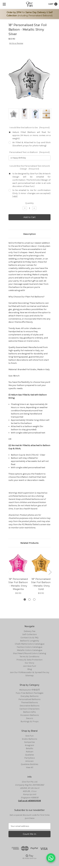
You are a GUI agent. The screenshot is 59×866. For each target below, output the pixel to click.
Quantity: (29, 203)
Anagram (29, 745)
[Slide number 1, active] (25, 599)
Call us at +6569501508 (29, 800)
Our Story (29, 663)
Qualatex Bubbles (29, 764)
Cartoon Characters (29, 709)
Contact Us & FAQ (29, 637)
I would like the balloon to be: (29, 127)
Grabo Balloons (29, 739)
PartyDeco (29, 758)
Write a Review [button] (16, 43)
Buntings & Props (30, 721)
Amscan (29, 761)
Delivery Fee (29, 631)
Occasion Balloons (29, 715)
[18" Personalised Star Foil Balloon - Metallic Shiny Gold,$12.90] (41, 563)
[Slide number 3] (34, 599)
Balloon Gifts (29, 712)
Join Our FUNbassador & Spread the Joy (29, 672)
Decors (29, 718)
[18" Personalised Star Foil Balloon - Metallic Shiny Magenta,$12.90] (18, 563)
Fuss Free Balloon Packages (29, 693)
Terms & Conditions (29, 656)
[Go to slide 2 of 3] (50, 572)
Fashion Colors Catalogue (29, 647)
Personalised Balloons (29, 699)
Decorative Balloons (29, 705)
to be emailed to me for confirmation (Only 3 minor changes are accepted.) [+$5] (31, 193)
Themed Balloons (29, 702)
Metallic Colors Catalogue (29, 650)
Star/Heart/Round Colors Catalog (29, 653)
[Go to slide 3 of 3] (9, 572)
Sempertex (29, 742)
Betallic (29, 748)
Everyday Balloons (30, 696)
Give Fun (29, 735)
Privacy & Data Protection (29, 659)
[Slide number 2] (29, 599)
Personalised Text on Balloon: (29, 152)
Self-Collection (29, 634)
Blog (29, 669)
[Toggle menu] (4, 4)
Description (29, 234)
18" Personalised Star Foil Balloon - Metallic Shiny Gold (41, 584)
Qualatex (29, 754)
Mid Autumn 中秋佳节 (29, 690)
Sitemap (29, 675)
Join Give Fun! (29, 666)
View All (29, 767)
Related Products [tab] (29, 543)
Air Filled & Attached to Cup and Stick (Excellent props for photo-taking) (31, 144)
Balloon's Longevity (29, 640)
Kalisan (29, 751)
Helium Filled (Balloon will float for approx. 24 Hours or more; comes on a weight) (31, 135)
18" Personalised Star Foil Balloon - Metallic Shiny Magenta (18, 584)
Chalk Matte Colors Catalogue (29, 644)
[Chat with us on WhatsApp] (50, 857)
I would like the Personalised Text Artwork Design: (29, 167)
